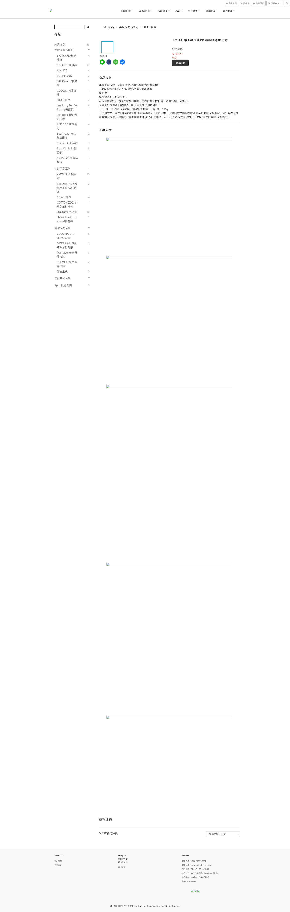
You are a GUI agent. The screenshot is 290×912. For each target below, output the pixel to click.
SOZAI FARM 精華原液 (67, 160)
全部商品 (109, 27)
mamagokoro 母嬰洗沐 (67, 254)
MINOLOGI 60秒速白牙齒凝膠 (66, 245)
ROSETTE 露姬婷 (67, 65)
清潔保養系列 (62, 228)
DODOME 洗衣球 (67, 212)
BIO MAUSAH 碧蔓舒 (67, 58)
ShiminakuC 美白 (67, 143)
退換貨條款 (122, 862)
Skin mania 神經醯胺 (67, 150)
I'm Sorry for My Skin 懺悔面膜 (67, 107)
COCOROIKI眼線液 (66, 92)
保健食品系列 (62, 278)
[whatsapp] (115, 62)
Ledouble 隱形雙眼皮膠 (67, 117)
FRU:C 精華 (63, 100)
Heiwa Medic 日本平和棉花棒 (66, 219)
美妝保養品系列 (63, 50)
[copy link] (122, 62)
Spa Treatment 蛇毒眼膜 (66, 135)
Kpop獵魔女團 (63, 285)
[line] (102, 62)
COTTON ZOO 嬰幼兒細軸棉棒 (67, 204)
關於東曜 (126, 10)
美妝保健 (163, 10)
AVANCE (62, 70)
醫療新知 (228, 10)
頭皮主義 (62, 271)
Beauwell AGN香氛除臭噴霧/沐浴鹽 (67, 188)
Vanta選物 (145, 10)
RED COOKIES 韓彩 (67, 126)
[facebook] (108, 62)
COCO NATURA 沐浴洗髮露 (66, 236)
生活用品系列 (62, 168)
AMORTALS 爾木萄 (66, 176)
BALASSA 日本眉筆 (67, 83)
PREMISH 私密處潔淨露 (67, 264)
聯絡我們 (180, 63)
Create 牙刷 (64, 197)
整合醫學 (193, 10)
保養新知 (211, 10)
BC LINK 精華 (65, 76)
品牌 (178, 10)
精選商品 (59, 44)
